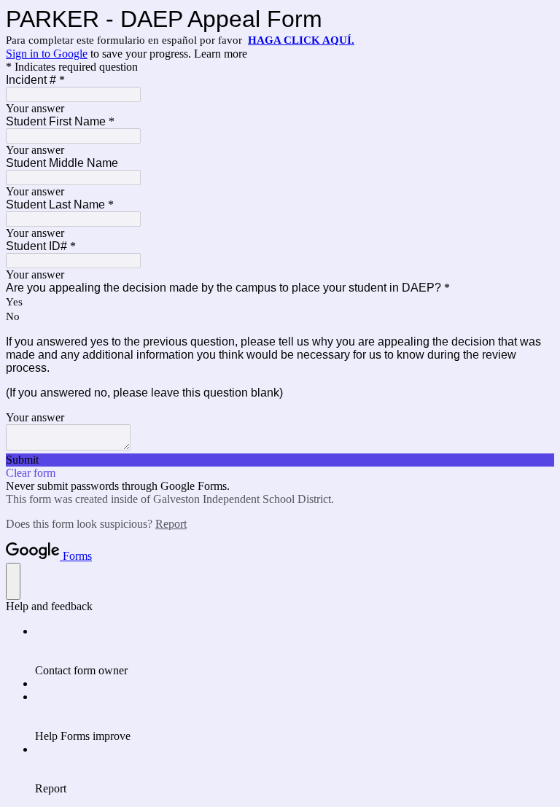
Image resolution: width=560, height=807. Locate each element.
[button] (280, 460)
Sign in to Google (47, 53)
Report (171, 524)
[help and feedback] (13, 581)
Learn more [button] (220, 53)
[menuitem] (294, 651)
